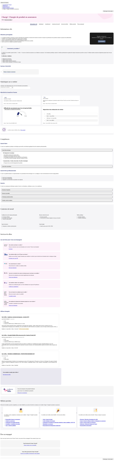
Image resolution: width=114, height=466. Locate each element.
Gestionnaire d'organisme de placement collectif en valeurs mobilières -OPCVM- (59, 422)
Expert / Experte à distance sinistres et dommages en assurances (93, 420)
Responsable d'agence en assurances (13, 419)
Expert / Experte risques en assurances (88, 422)
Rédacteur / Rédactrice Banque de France (88, 424)
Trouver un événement (13, 305)
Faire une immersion (12, 267)
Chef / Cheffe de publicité (11, 425)
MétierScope (5, 5)
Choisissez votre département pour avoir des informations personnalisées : (14, 85)
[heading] (57, 150)
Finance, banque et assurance (8, 7)
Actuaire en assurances (10, 420)
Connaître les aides (12, 296)
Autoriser (101, 41)
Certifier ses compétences (13, 286)
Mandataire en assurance (48, 424)
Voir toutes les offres (7, 374)
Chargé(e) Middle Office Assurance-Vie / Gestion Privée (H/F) (19, 335)
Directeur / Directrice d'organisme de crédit (89, 419)
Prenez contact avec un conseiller (30, 445)
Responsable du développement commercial (51, 425)
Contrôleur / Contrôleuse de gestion (13, 424)
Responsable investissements (85, 425)
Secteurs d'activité (6, 6)
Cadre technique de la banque (49, 420)
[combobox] (7, 87)
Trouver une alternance (13, 277)
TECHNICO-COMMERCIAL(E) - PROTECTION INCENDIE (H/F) (18, 354)
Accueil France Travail (7, 4)
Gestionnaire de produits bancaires (13, 422)
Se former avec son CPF (13, 258)
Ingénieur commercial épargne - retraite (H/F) (15, 317)
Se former (10, 248)
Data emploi (23, 130)
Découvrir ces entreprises (22, 392)
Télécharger (108, 11)
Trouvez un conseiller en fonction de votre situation (30, 453)
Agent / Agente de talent (47, 419)
